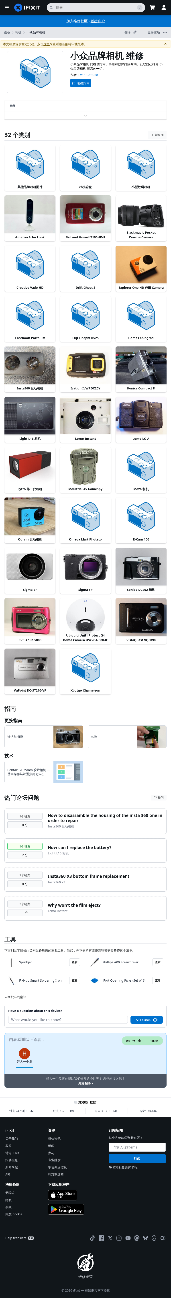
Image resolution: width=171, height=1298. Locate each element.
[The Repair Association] (163, 1238)
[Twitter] (110, 1238)
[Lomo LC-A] (141, 416)
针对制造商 (56, 1174)
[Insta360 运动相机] (29, 365)
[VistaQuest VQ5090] (141, 617)
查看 (74, 962)
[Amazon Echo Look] (29, 214)
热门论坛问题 (21, 797)
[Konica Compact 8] (141, 365)
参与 (51, 1153)
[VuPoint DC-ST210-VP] (29, 668)
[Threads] (154, 1238)
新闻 (51, 1146)
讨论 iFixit (12, 1153)
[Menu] (7, 8)
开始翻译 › (85, 1083)
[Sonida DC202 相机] (141, 567)
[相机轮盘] (85, 164)
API (7, 1174)
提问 (161, 797)
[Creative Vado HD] (29, 265)
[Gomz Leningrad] (141, 315)
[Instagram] (119, 1238)
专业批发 (54, 1160)
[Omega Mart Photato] (85, 516)
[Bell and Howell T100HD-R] (85, 214)
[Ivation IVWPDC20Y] (85, 365)
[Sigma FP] (85, 567)
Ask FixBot (143, 1020)
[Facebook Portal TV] (29, 315)
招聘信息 (11, 1160)
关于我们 (11, 1138)
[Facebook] (101, 1238)
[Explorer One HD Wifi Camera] (141, 265)
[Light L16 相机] (29, 416)
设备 (7, 32)
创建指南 (83, 83)
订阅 (137, 1159)
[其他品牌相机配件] (29, 164)
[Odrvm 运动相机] (29, 516)
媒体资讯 (54, 1138)
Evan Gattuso (88, 75)
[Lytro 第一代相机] (29, 466)
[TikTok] (92, 1238)
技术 (8, 756)
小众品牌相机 (35, 32)
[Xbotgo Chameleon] (85, 668)
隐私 (8, 1200)
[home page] (27, 8)
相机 (18, 32)
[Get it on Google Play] (66, 1209)
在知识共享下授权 (97, 1290)
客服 (8, 1146)
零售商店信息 (57, 1167)
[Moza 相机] (141, 466)
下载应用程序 (58, 1184)
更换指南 (13, 720)
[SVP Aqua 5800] (29, 617)
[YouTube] (128, 1238)
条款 (8, 1207)
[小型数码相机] (141, 164)
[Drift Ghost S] (85, 265)
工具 (10, 939)
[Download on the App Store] (62, 1195)
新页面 (159, 135)
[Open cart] (152, 7)
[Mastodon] (137, 1238)
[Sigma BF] (29, 567)
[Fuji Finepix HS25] (85, 315)
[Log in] (163, 7)
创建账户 (98, 20)
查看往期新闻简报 (125, 1167)
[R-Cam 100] (141, 516)
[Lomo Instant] (85, 416)
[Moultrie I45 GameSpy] (85, 466)
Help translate (15, 1238)
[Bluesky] (145, 1238)
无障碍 (10, 1193)
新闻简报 (11, 1167)
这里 (46, 44)
